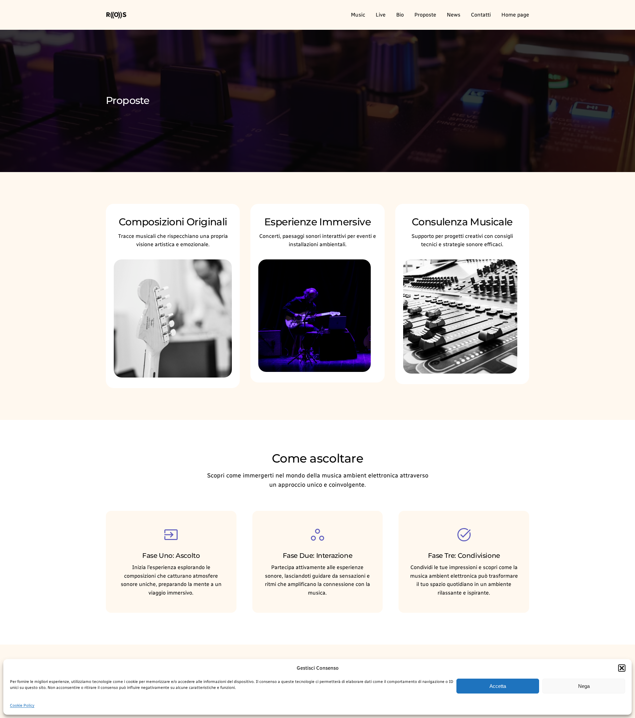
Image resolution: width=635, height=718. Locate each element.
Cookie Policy (22, 705)
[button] (621, 668)
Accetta (497, 686)
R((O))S (116, 15)
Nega (584, 686)
